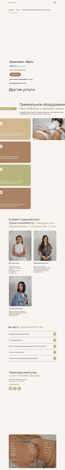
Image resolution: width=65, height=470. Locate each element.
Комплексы (47, 450)
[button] (20, 439)
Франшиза (32, 453)
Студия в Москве (13, 453)
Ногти (45, 445)
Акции (30, 443)
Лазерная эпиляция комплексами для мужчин (36, 10)
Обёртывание (48, 447)
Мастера (31, 445)
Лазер (46, 442)
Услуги (18, 10)
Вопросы (31, 450)
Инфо (45, 452)
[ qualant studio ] (12, 2)
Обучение (13, 455)
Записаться (15, 74)
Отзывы (31, 448)
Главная (11, 10)
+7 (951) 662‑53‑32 (14, 384)
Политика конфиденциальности (16, 459)
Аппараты (13, 450)
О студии (13, 448)
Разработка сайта (33, 459)
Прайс (12, 445)
